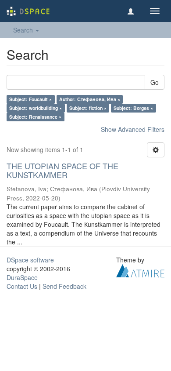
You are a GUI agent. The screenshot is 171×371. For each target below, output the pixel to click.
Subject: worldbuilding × (35, 108)
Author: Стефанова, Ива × (89, 99)
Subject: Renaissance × (35, 116)
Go (154, 82)
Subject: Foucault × (30, 99)
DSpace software (30, 259)
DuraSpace (22, 277)
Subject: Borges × (133, 108)
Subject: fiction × (88, 108)
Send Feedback (64, 286)
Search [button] (24, 29)
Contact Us (22, 286)
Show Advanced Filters (132, 129)
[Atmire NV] (140, 269)
